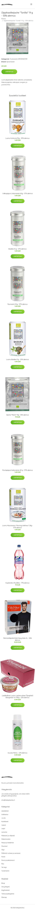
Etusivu (3, 19)
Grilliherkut (4, 814)
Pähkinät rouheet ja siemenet (10, 853)
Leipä (3, 828)
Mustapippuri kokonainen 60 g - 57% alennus (17, 470)
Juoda (3, 818)
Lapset (3, 825)
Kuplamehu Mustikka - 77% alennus (17, 583)
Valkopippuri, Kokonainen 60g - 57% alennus (17, 193)
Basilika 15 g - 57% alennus (17, 249)
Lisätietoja (9, 72)
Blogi (3, 883)
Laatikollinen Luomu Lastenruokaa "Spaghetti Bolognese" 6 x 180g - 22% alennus (17, 696)
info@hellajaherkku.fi (8, 800)
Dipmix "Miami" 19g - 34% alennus (17, 415)
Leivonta (4, 832)
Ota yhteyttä (5, 887)
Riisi (2, 864)
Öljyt (2, 850)
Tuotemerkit (14, 59)
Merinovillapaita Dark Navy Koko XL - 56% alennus (17, 639)
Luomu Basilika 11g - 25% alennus (17, 359)
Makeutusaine (5, 839)
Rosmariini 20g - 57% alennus (18, 304)
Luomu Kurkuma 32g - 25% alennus (17, 138)
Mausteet (4, 846)
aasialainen (5, 811)
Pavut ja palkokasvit (7, 860)
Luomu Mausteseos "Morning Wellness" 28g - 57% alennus (17, 526)
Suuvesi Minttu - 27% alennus (17, 753)
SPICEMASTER (22, 59)
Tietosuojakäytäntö (7, 894)
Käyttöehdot (5, 890)
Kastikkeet (4, 821)
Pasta (3, 857)
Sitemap (4, 897)
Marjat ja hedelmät (7, 843)
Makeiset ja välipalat (8, 835)
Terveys (4, 867)
